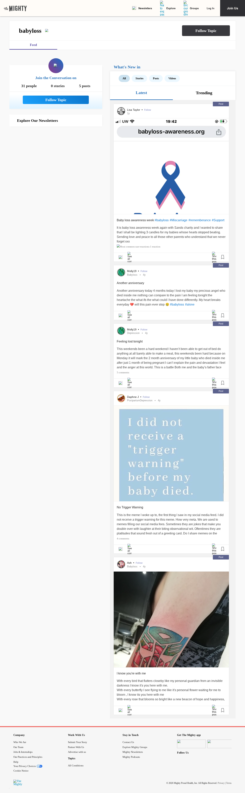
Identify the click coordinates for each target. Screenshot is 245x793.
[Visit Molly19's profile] (121, 272)
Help (15, 761)
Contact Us (128, 742)
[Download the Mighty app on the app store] (191, 744)
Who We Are (19, 742)
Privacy (221, 783)
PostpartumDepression (139, 400)
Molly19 (132, 271)
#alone (189, 304)
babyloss (132, 274)
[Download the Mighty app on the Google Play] (221, 744)
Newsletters (145, 8)
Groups (194, 8)
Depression (133, 333)
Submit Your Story (77, 742)
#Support (218, 220)
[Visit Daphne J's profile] (121, 398)
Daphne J (133, 396)
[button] (206, 30)
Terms (229, 783)
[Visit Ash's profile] (121, 564)
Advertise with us (77, 751)
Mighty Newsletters (132, 751)
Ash (129, 562)
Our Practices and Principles (27, 756)
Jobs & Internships (23, 751)
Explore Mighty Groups (134, 747)
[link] (15, 8)
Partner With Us (76, 747)
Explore (171, 8)
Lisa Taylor (134, 109)
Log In (210, 8)
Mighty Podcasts (131, 756)
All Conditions (75, 765)
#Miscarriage (178, 220)
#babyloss (162, 220)
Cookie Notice (21, 770)
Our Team (18, 747)
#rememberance (200, 220)
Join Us (232, 8)
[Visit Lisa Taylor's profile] (121, 111)
